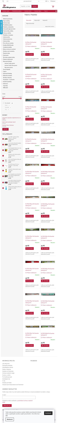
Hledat (35, 6)
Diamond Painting (7, 73)
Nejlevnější (37, 20)
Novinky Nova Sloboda (8, 125)
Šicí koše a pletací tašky (9, 57)
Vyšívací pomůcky (7, 39)
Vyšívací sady (6, 23)
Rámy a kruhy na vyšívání (9, 49)
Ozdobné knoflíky (7, 47)
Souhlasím (48, 413)
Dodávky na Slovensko (7, 371)
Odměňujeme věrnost (7, 367)
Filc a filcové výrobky (8, 43)
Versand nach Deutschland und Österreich (12, 384)
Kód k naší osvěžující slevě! (9, 122)
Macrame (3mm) (9, 67)
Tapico (4, 71)
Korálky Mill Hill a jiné (8, 45)
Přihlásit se (7, 405)
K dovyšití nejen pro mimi (9, 29)
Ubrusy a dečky (7, 33)
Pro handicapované (7, 377)
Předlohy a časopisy (8, 35)
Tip (6, 109)
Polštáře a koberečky (8, 27)
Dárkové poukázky (7, 18)
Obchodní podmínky (7, 365)
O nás (3, 380)
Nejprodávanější (30, 23)
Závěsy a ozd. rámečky (8, 51)
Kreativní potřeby (7, 81)
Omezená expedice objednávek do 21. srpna (11, 118)
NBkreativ (5, 87)
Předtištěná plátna (7, 25)
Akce (7, 105)
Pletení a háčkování (8, 59)
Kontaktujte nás (6, 379)
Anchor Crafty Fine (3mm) (11, 65)
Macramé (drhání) (7, 61)
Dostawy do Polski (6, 382)
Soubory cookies (6, 375)
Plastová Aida (6, 53)
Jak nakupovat (27, 1)
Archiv (5, 129)
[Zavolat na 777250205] (4, 1)
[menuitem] (6, 11)
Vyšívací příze (6, 37)
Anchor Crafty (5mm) (10, 63)
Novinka (8, 107)
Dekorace (5, 83)
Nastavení (10, 419)
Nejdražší (45, 20)
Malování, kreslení (7, 75)
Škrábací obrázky (7, 77)
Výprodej (5, 85)
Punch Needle (6, 69)
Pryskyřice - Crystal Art (8, 79)
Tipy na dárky (6, 20)
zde (7, 415)
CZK (46, 1)
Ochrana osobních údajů (8, 373)
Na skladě (9, 103)
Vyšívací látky (6, 41)
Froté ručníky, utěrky (8, 31)
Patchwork (5, 55)
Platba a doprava (6, 369)
